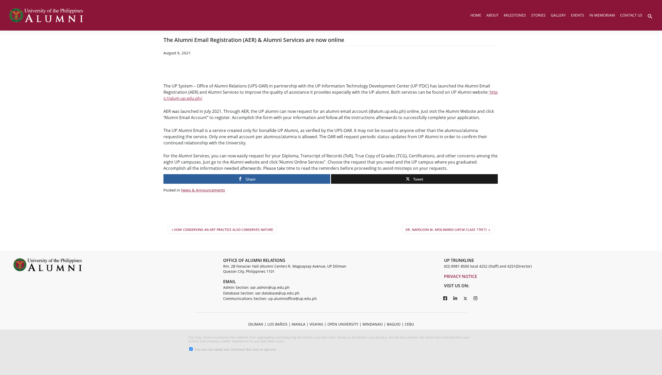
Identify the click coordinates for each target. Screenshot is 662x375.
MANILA (298, 324)
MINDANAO (373, 324)
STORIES (538, 15)
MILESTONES (515, 15)
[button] (650, 15)
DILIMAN (255, 324)
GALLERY (558, 15)
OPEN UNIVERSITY (342, 324)
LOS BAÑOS (277, 324)
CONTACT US (631, 15)
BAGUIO (394, 324)
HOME (475, 15)
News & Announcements (203, 190)
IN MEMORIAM (602, 15)
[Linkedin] (455, 298)
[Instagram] (475, 298)
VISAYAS (316, 324)
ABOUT (492, 15)
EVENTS (577, 15)
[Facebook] (445, 298)
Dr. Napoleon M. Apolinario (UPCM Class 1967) (446, 229)
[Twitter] (465, 298)
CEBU (409, 324)
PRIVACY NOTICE (460, 276)
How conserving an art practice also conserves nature (223, 229)
